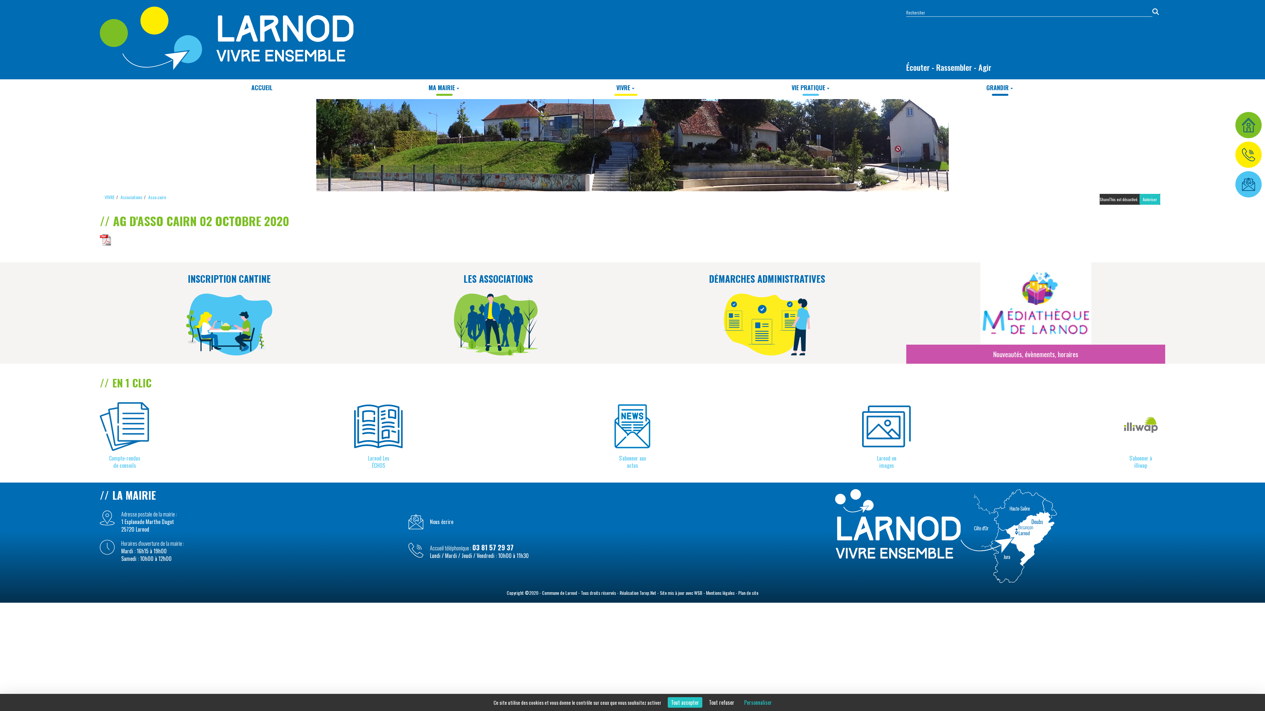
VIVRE (623, 87)
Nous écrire (441, 522)
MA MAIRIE (442, 87)
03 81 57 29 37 (493, 547)
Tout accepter (685, 702)
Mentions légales (720, 592)
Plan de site (748, 592)
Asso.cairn (157, 197)
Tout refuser (721, 702)
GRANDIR (997, 87)
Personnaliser (758, 702)
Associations (131, 197)
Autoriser (1150, 199)
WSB (698, 592)
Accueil (261, 87)
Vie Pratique (808, 87)
